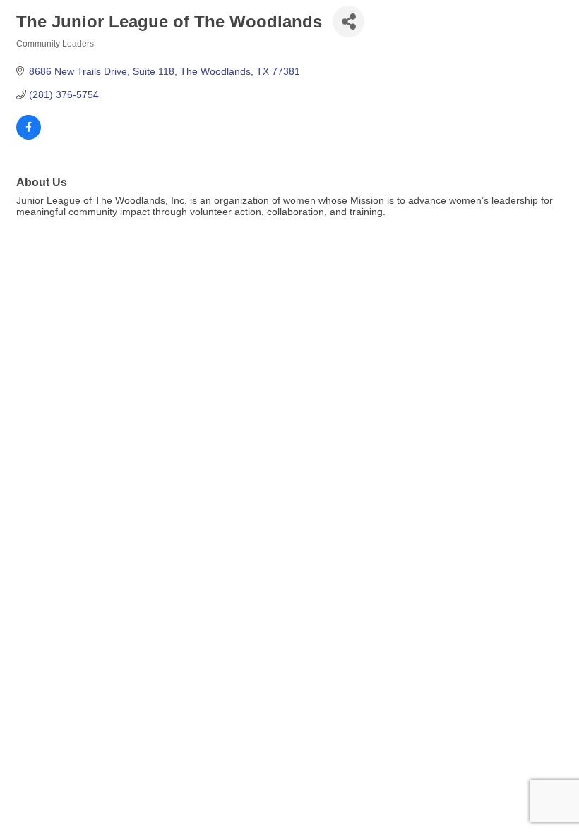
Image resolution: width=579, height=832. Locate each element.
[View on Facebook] (28, 136)
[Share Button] (348, 21)
